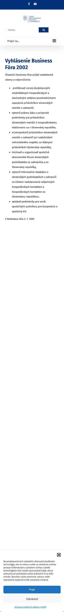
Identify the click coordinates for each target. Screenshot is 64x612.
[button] (59, 555)
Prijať (32, 589)
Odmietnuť (32, 598)
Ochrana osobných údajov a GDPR (30, 607)
